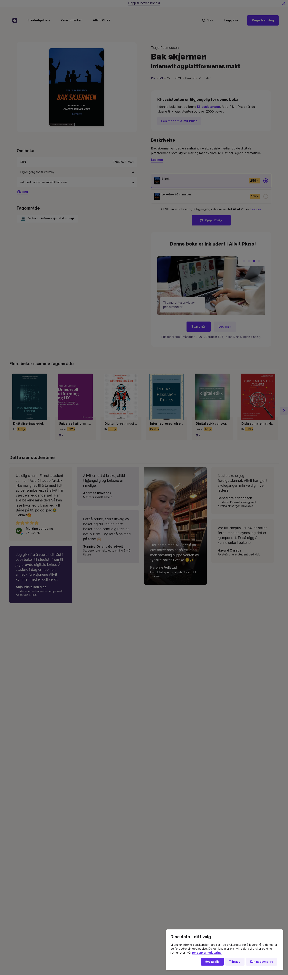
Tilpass (235, 961)
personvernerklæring (207, 952)
